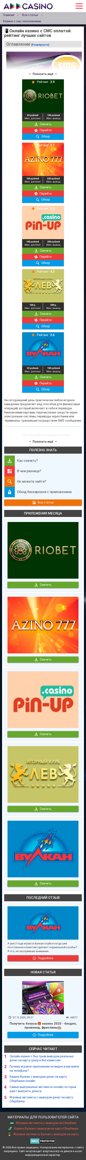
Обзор (45, 136)
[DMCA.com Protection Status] (43, 1140)
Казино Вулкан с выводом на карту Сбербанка (46, 1128)
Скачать (46, 124)
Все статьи (46, 502)
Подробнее (45, 958)
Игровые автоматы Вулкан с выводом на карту (46, 1134)
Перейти (46, 130)
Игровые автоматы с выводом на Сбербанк (46, 1123)
